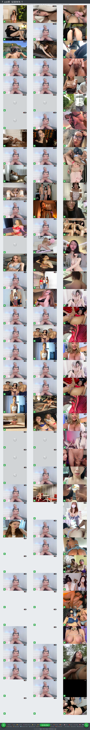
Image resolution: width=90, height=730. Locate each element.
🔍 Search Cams (80, 726)
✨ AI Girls (38, 726)
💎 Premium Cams (24, 726)
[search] (86, 725)
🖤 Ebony (8, 724)
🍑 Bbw (61, 724)
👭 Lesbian (76, 724)
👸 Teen (39, 724)
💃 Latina (13, 724)
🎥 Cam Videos (66, 726)
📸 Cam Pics (73, 726)
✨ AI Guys (52, 726)
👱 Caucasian (19, 724)
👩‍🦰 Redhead (55, 724)
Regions (41, 728)
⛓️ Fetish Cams (32, 726)
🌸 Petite (66, 724)
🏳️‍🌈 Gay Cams (9, 726)
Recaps (47, 728)
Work (44, 728)
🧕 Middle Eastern (27, 724)
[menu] (3, 725)
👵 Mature (34, 724)
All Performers (51, 728)
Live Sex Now (45, 725)
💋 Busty (70, 724)
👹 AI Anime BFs (58, 726)
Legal (55, 728)
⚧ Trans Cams (16, 726)
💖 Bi (80, 724)
